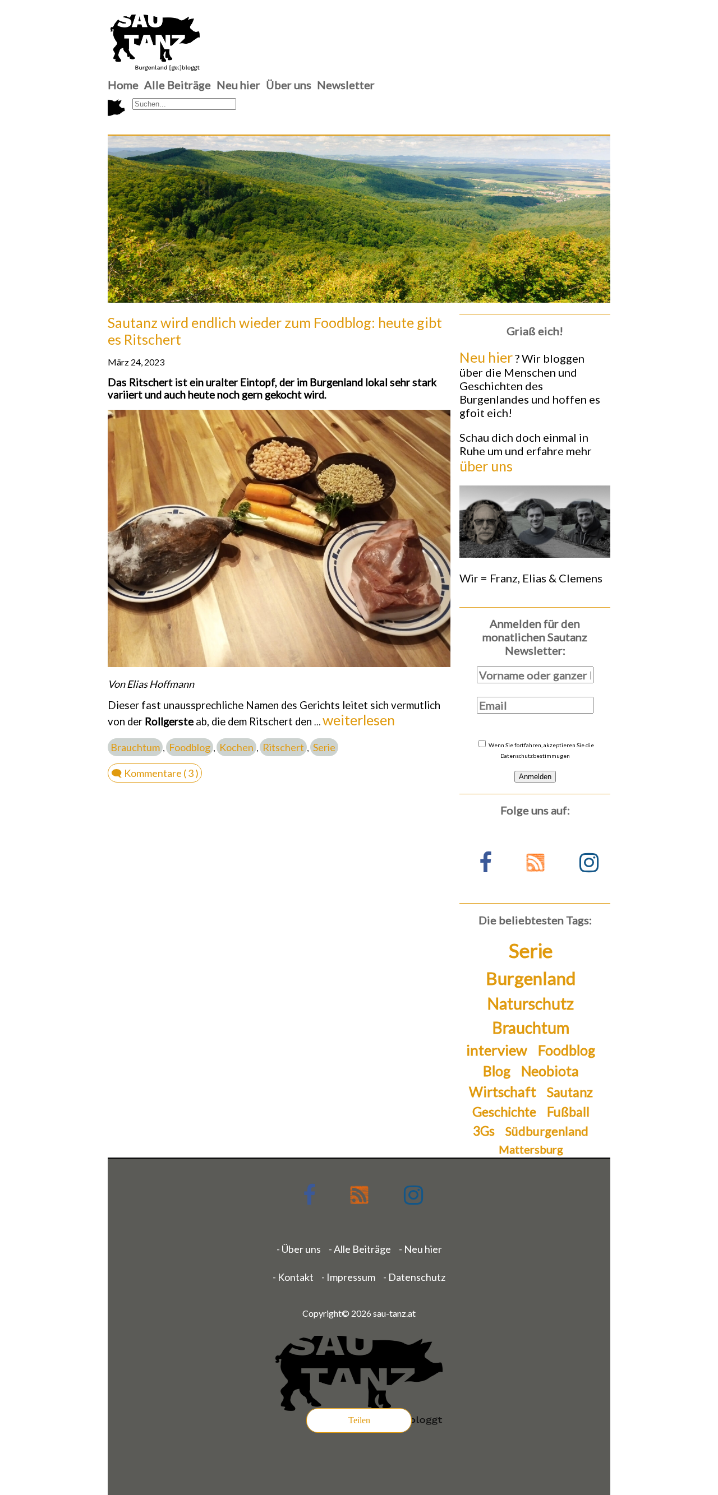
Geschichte (504, 1111)
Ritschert (283, 747)
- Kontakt (293, 1277)
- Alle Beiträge (360, 1249)
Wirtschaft (502, 1092)
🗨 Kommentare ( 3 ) (155, 773)
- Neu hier (420, 1249)
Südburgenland (546, 1130)
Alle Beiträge (177, 84)
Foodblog (189, 747)
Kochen (236, 747)
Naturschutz (530, 1003)
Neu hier (238, 84)
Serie (324, 747)
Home (123, 84)
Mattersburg (531, 1149)
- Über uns (299, 1249)
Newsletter (346, 84)
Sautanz (570, 1092)
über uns (486, 465)
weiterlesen (359, 719)
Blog (496, 1071)
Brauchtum (135, 747)
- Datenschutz (414, 1277)
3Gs (484, 1130)
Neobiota (550, 1071)
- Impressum (348, 1277)
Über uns (288, 84)
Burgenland (531, 978)
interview (496, 1050)
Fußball (568, 1111)
